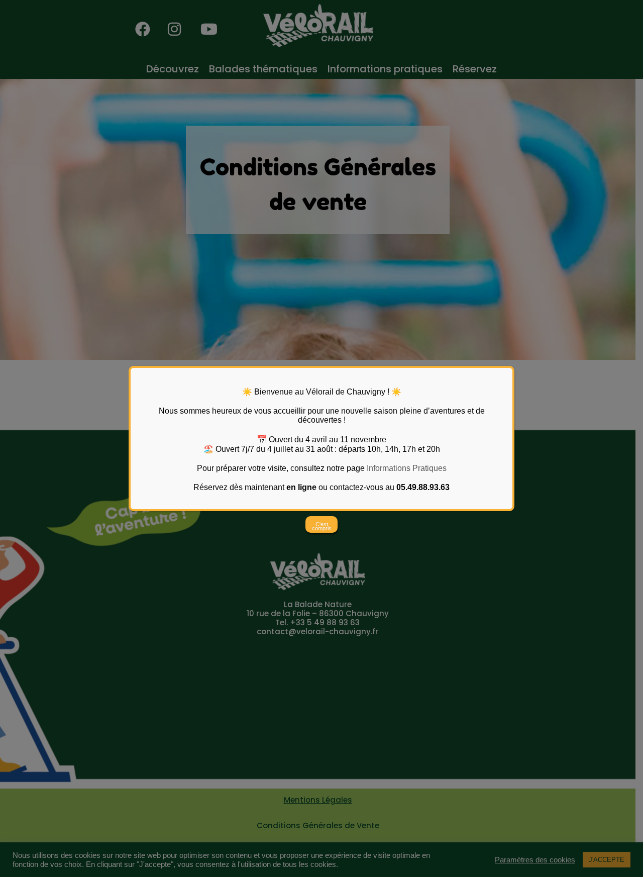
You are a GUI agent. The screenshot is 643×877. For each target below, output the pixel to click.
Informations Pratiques (407, 468)
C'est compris (322, 526)
